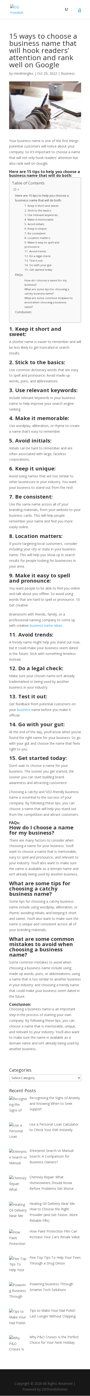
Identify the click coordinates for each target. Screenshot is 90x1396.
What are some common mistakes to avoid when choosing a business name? (48, 302)
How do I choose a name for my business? (45, 282)
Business (68, 73)
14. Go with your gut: (38, 265)
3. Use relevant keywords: (41, 215)
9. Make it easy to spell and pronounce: (41, 244)
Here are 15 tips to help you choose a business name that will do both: (42, 198)
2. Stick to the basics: (38, 210)
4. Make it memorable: (39, 219)
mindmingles (23, 73)
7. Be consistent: (35, 233)
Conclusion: (24, 312)
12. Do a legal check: (38, 256)
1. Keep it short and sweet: (42, 205)
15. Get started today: (39, 269)
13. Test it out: (34, 260)
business (23, 709)
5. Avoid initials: (34, 224)
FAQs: (19, 275)
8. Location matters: (37, 238)
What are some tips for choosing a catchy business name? (46, 291)
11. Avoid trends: (35, 251)
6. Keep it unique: (36, 228)
